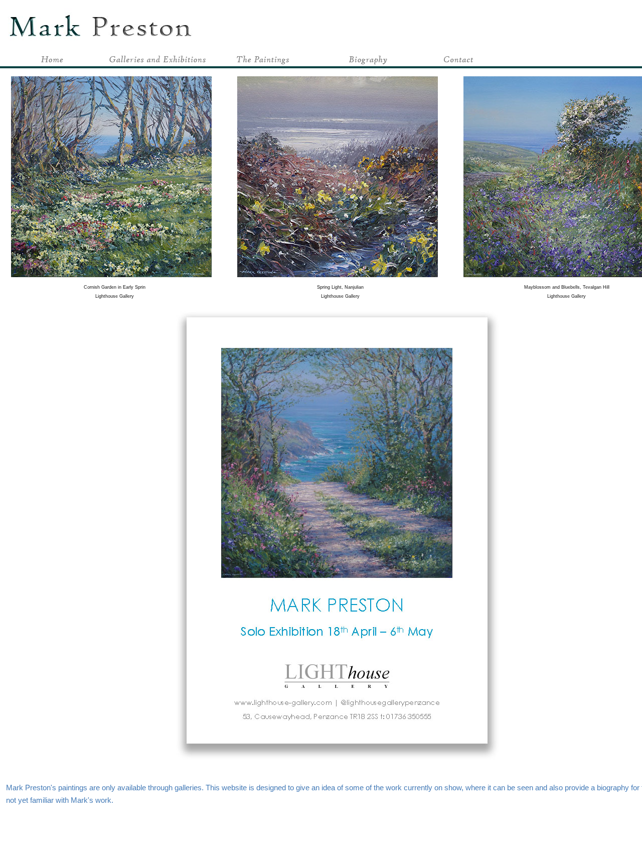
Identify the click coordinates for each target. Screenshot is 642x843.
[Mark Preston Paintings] (263, 63)
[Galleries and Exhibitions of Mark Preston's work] (158, 63)
